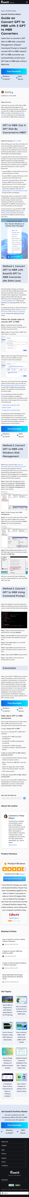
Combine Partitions (16, 244)
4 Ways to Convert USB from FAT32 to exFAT (12, 952)
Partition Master (11, 11)
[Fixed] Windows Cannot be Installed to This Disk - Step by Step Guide (21, 1063)
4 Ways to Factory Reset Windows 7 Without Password (14, 964)
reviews (22, 874)
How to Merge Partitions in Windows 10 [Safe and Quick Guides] (7, 1063)
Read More (13, 913)
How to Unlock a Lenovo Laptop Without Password (13, 940)
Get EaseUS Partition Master (14, 879)
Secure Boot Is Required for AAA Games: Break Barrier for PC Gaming (7, 1010)
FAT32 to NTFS (6, 407)
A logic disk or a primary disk (11, 410)
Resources (5, 1141)
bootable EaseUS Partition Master (13, 385)
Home (3, 11)
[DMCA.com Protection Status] (18, 1185)
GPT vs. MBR (17, 141)
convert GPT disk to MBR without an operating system (13, 311)
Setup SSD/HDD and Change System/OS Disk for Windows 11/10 (12, 977)
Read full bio (12, 845)
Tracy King (8, 92)
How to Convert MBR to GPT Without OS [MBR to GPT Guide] (21, 1037)
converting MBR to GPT (8, 300)
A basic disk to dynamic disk (11, 405)
